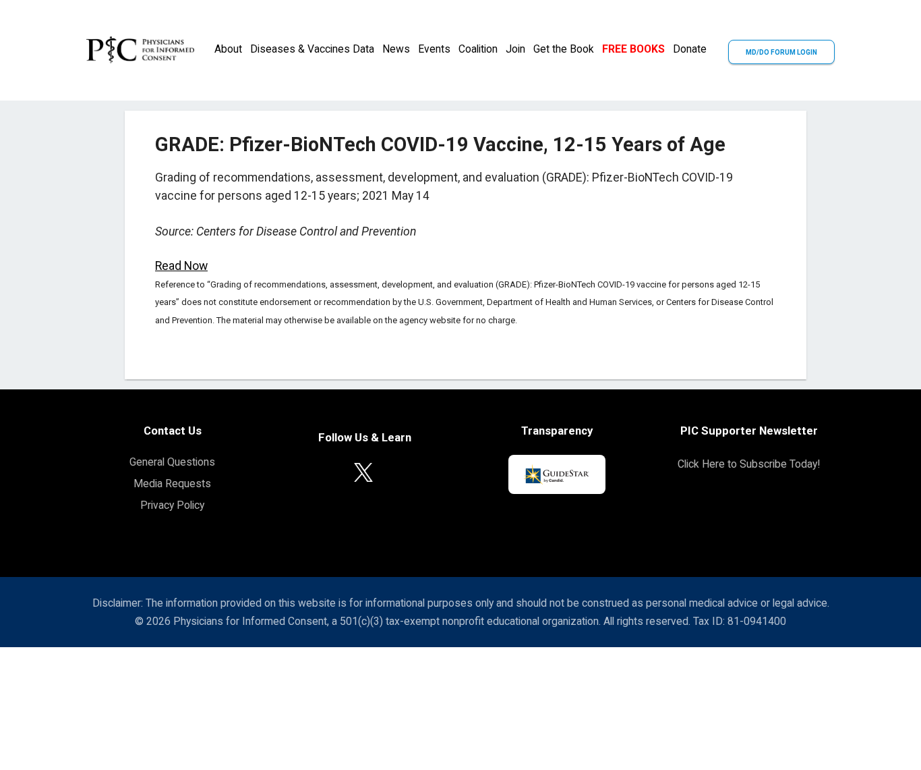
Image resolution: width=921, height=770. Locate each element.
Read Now (181, 266)
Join (515, 49)
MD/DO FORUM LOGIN (781, 52)
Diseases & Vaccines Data (312, 49)
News (396, 49)
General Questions (172, 462)
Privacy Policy (172, 505)
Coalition (478, 49)
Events (434, 49)
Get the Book (563, 49)
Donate (690, 49)
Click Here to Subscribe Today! (749, 464)
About (228, 49)
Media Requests (172, 483)
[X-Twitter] (363, 471)
